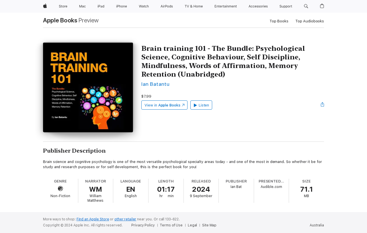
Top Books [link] (279, 21)
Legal (192, 225)
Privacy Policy (143, 225)
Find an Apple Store (93, 219)
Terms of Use (171, 225)
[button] (306, 6)
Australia (317, 225)
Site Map (209, 225)
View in (162, 105)
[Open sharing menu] (322, 105)
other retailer (125, 219)
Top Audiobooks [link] (309, 21)
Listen (204, 105)
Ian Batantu (155, 84)
